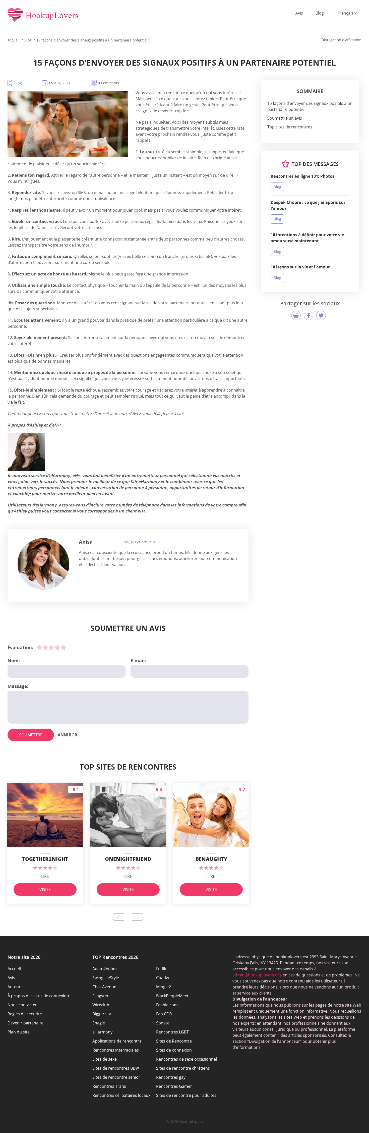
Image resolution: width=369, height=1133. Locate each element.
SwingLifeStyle (105, 977)
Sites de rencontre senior (116, 1077)
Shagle (98, 1023)
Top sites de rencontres (289, 127)
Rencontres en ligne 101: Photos (302, 176)
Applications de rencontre (117, 1041)
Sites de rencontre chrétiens (183, 1068)
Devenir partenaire (25, 1023)
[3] (51, 647)
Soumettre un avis (284, 118)
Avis (299, 13)
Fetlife (161, 968)
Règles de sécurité (25, 1014)
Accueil (14, 968)
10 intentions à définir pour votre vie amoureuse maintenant (307, 238)
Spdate (162, 1023)
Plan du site (19, 1032)
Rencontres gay (171, 1077)
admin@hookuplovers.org (257, 975)
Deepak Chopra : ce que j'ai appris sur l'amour (308, 205)
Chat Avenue (104, 986)
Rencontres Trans (109, 1086)
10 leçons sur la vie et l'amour (300, 267)
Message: (18, 686)
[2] (45, 647)
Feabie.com (167, 1005)
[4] (57, 647)
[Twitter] (321, 315)
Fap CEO (164, 1014)
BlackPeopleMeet (172, 996)
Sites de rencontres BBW (115, 1068)
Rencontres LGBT (172, 1032)
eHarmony (102, 1032)
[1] (39, 647)
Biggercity (101, 1014)
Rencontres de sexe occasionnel (186, 1059)
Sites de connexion (174, 1050)
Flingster (100, 996)
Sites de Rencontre (174, 1041)
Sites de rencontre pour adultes (186, 1095)
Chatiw (162, 977)
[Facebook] (308, 315)
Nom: (14, 660)
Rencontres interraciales (115, 1050)
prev (118, 917)
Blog (320, 13)
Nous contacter (22, 1005)
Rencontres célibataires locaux (121, 1095)
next (137, 917)
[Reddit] (296, 315)
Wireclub (100, 1005)
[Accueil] (43, 15)
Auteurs (15, 986)
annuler (67, 735)
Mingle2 (163, 986)
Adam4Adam (104, 968)
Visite (45, 889)
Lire (45, 876)
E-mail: (138, 660)
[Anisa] (43, 564)
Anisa (86, 541)
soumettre (30, 735)
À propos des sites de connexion (38, 996)
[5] (63, 647)
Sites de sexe (104, 1059)
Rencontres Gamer (174, 1086)
